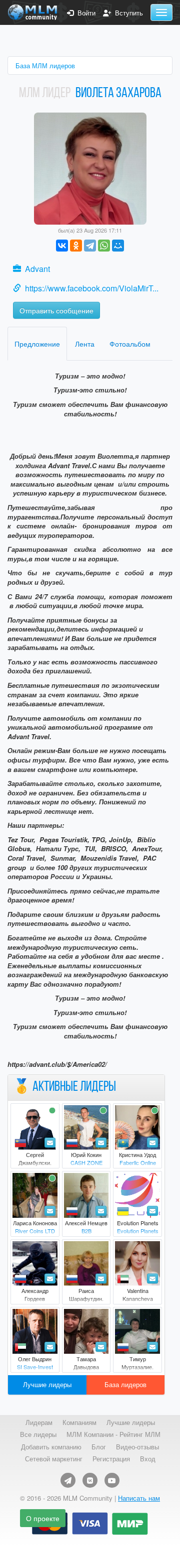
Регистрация (111, 1458)
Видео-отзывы (137, 1446)
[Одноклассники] (76, 246)
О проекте (43, 1518)
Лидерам (39, 1422)
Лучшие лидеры (47, 1384)
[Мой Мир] (118, 246)
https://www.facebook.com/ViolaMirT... (91, 288)
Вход (148, 1458)
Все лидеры (38, 1434)
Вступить (127, 12)
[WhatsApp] (104, 246)
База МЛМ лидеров (45, 65)
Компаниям (79, 1422)
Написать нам (139, 1498)
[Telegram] (90, 246)
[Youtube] (112, 1480)
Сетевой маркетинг (53, 1458)
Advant (37, 268)
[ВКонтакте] (62, 246)
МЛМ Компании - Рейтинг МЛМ (113, 1434)
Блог (99, 1446)
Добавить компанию (51, 1446)
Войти (85, 12)
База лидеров (125, 1384)
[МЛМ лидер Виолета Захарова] (90, 167)
